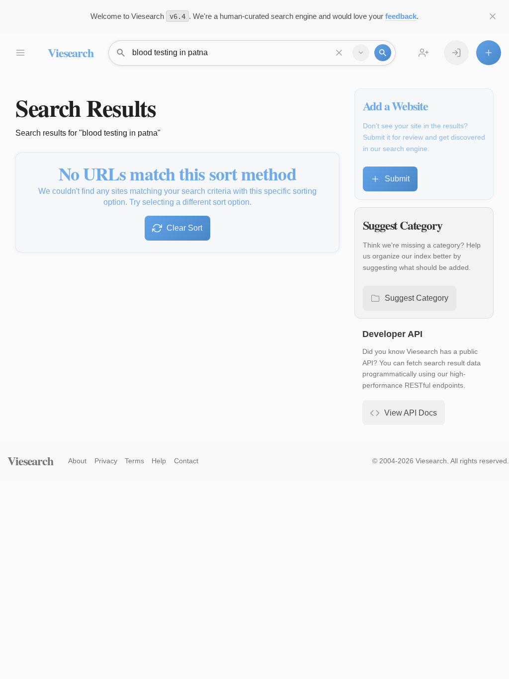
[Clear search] (339, 52)
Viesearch (70, 52)
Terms (134, 461)
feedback (401, 16)
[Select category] (360, 52)
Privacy (105, 461)
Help (159, 461)
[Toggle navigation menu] (19, 52)
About (77, 461)
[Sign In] (456, 52)
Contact (186, 461)
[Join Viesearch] (423, 52)
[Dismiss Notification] (492, 16)
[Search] (382, 52)
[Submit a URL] (488, 52)
